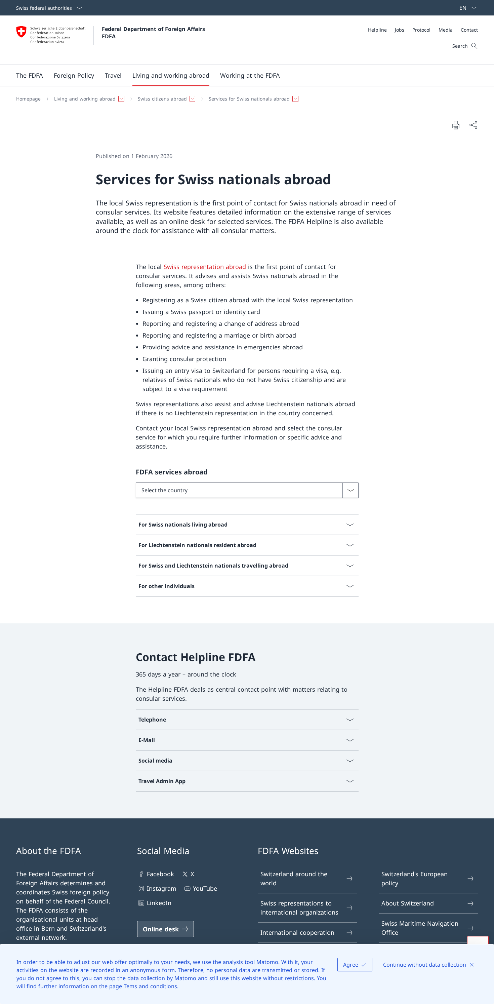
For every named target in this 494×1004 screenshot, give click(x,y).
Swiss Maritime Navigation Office (419, 927)
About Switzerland (407, 903)
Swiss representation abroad (205, 267)
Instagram (161, 888)
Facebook (160, 874)
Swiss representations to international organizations (299, 907)
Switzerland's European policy (414, 878)
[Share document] (473, 125)
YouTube (205, 888)
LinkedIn (159, 903)
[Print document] (455, 125)
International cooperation (297, 932)
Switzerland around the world (293, 878)
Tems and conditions (150, 986)
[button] (29, 75)
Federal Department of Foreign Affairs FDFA (154, 32)
